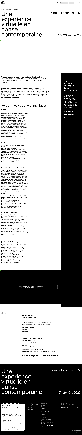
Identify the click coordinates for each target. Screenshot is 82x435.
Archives (7, 9)
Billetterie (72, 2)
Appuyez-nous (44, 417)
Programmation (63, 2)
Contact (43, 408)
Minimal (75, 432)
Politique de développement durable (47, 423)
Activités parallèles (45, 409)
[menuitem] (79, 2)
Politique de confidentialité (47, 420)
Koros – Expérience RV (14, 9)
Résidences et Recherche (46, 413)
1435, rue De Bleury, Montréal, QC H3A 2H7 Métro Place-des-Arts (33, 404)
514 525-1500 (31, 409)
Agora (2, 9)
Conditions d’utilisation (46, 419)
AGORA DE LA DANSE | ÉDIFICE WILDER (70, 110)
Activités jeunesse (45, 411)
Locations (43, 406)
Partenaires (43, 416)
